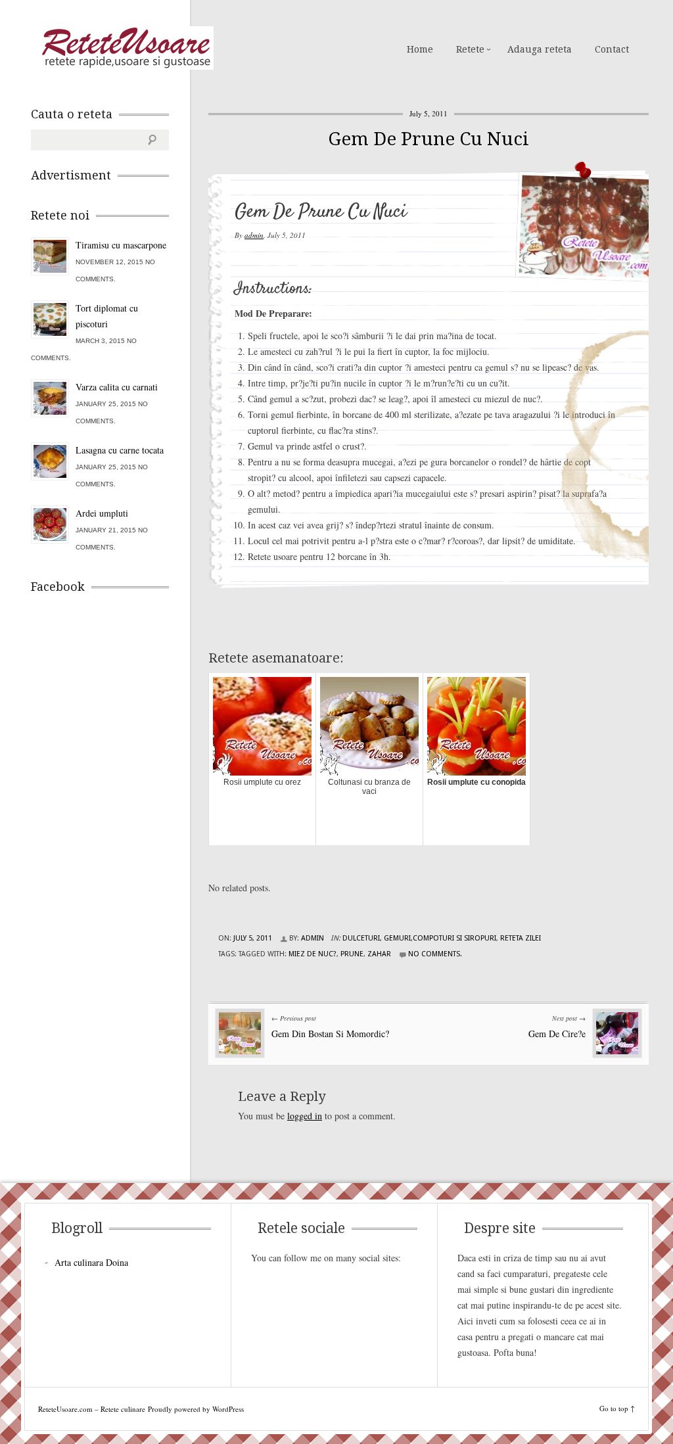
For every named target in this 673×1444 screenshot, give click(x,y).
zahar (379, 954)
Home (420, 49)
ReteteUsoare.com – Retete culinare (125, 48)
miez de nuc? (312, 954)
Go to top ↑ (617, 1408)
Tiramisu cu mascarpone (121, 245)
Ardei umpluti (102, 513)
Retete (470, 49)
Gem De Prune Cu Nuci (428, 139)
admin (254, 235)
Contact (612, 49)
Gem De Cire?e (557, 1033)
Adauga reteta (539, 49)
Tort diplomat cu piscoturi (107, 316)
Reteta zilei (520, 938)
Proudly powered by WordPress (196, 1409)
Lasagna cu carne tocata (120, 450)
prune (351, 954)
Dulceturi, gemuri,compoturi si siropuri (419, 938)
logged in (304, 1115)
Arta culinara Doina (91, 1262)
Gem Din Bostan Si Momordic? (330, 1033)
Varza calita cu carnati (117, 387)
